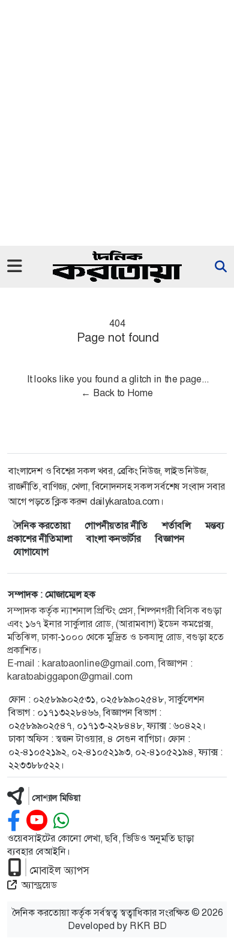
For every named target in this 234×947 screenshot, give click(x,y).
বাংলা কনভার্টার (113, 538)
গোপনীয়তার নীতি (116, 525)
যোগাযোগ (31, 551)
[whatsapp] (61, 821)
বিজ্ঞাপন (170, 538)
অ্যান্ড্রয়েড (39, 885)
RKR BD (148, 925)
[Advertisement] (117, 123)
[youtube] (36, 821)
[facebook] (13, 821)
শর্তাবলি (176, 525)
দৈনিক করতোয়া (41, 525)
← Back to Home (117, 393)
